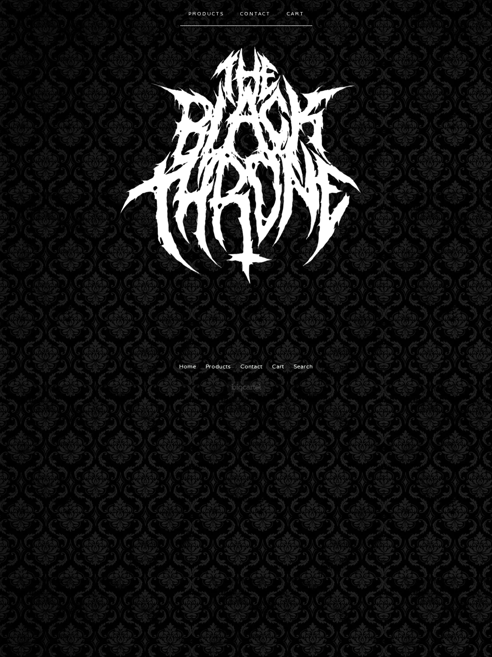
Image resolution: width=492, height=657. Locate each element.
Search (303, 366)
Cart (295, 14)
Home (187, 366)
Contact (255, 14)
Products (206, 14)
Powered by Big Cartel (246, 386)
